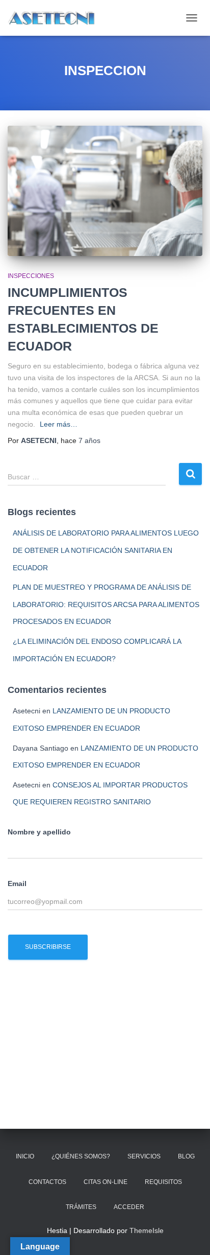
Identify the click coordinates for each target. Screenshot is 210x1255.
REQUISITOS (163, 1182)
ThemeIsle (146, 1230)
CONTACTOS (47, 1182)
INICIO (25, 1156)
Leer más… (58, 424)
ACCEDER (129, 1207)
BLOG (186, 1156)
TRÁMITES (81, 1207)
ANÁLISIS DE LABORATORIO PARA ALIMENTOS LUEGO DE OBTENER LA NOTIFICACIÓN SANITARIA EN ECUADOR (106, 550)
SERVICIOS (144, 1156)
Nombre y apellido (39, 832)
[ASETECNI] (56, 18)
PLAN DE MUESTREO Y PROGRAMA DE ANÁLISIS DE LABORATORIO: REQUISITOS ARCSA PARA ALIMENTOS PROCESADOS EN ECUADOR (106, 604)
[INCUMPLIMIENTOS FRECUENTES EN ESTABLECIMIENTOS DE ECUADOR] (105, 191)
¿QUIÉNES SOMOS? (80, 1156)
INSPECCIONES (31, 276)
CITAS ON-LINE (105, 1182)
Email (17, 883)
